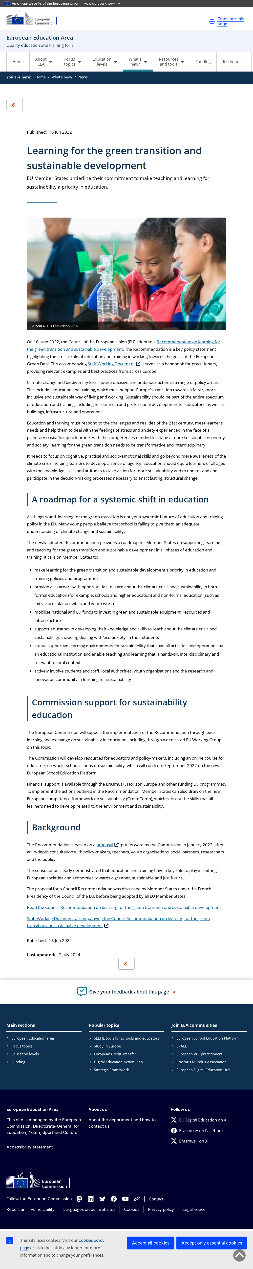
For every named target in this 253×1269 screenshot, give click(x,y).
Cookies (131, 1209)
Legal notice (194, 1209)
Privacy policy (161, 1209)
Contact (156, 1199)
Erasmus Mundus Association (201, 1061)
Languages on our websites (89, 1209)
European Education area (32, 1038)
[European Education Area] (34, 18)
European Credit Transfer (115, 1053)
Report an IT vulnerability (30, 1209)
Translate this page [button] (230, 21)
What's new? (61, 77)
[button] (212, 22)
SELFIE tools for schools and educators (126, 1038)
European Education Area (32, 1109)
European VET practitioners (199, 1053)
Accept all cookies (150, 1242)
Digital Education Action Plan (118, 1061)
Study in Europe (107, 1046)
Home (18, 61)
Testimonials (234, 61)
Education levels (25, 1053)
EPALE (181, 1046)
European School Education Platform (207, 1038)
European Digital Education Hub (203, 1069)
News (83, 77)
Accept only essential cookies (211, 1242)
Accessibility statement (29, 1147)
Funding (203, 61)
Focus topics (21, 1046)
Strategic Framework (111, 1069)
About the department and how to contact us (122, 1123)
